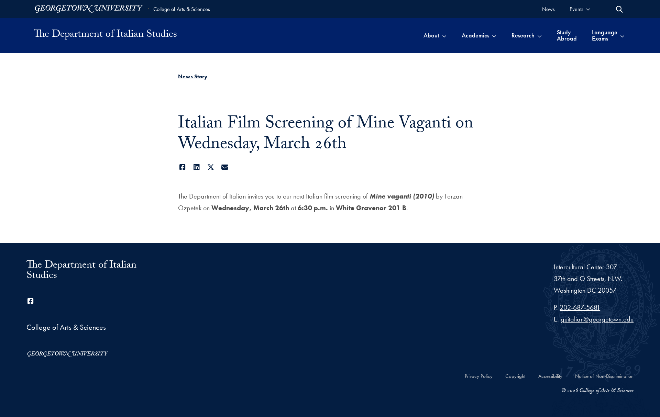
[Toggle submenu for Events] (588, 9)
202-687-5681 (580, 307)
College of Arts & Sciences (181, 9)
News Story (192, 76)
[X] (210, 167)
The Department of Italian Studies (105, 35)
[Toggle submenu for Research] (539, 35)
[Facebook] (182, 167)
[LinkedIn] (196, 167)
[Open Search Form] (619, 9)
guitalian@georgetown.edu (597, 319)
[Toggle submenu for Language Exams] (622, 35)
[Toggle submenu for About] (444, 35)
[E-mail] (224, 167)
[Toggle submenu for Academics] (494, 35)
